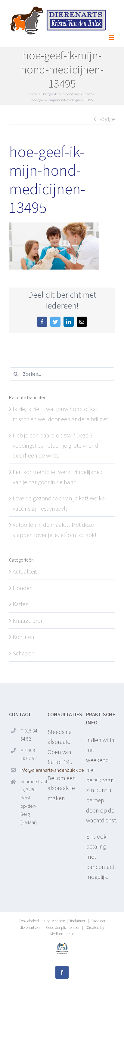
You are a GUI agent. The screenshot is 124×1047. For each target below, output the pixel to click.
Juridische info (53, 920)
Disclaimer (77, 920)
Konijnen (23, 636)
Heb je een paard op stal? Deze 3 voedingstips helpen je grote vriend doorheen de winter (55, 445)
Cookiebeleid (29, 920)
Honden (23, 588)
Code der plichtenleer (62, 927)
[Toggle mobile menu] (112, 37)
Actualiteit (25, 571)
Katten (21, 604)
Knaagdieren (28, 620)
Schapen (24, 653)
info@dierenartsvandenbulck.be (29, 770)
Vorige (107, 119)
